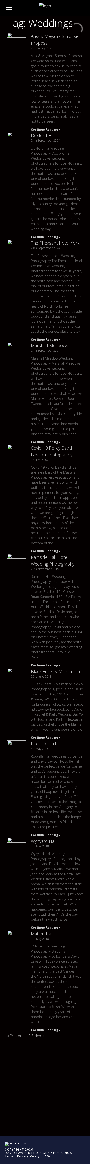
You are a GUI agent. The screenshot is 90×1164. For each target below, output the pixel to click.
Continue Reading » (46, 129)
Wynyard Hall (44, 841)
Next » (39, 1035)
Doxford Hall (43, 135)
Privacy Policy (28, 1156)
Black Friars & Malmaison (55, 671)
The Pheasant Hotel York (55, 243)
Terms (9, 1156)
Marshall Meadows (49, 345)
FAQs (47, 1156)
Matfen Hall (42, 933)
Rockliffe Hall (43, 744)
